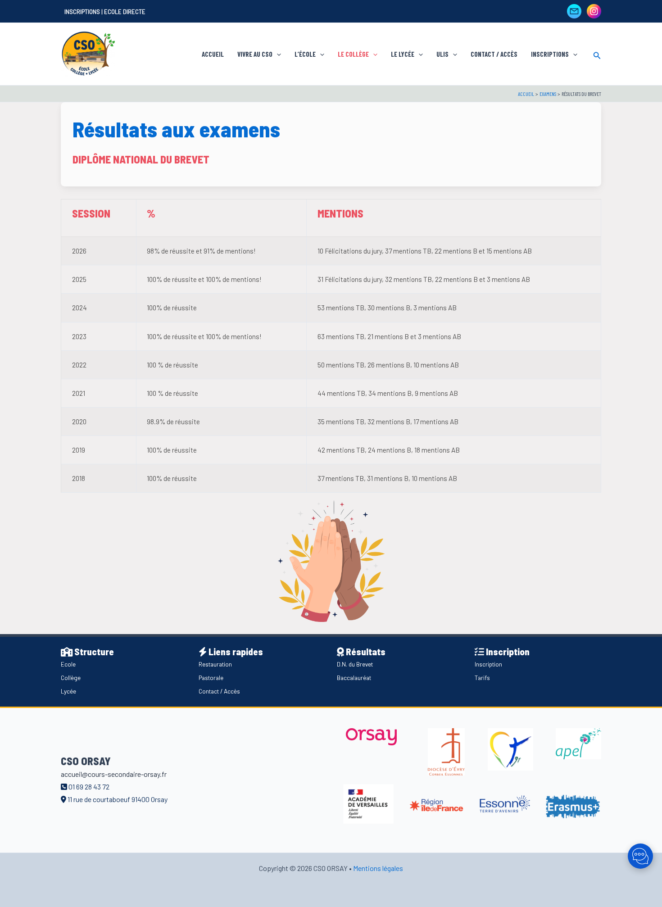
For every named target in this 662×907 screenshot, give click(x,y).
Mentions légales (378, 868)
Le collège (353, 54)
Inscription (488, 664)
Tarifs (482, 677)
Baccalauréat (354, 677)
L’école (305, 54)
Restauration (215, 664)
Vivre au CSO (254, 54)
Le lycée (402, 54)
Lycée (68, 691)
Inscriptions (550, 54)
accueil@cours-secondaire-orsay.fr (114, 774)
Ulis (442, 54)
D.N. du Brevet (355, 664)
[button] (276, 54)
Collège (71, 677)
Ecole (68, 664)
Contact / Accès (494, 54)
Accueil (213, 54)
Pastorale (211, 677)
